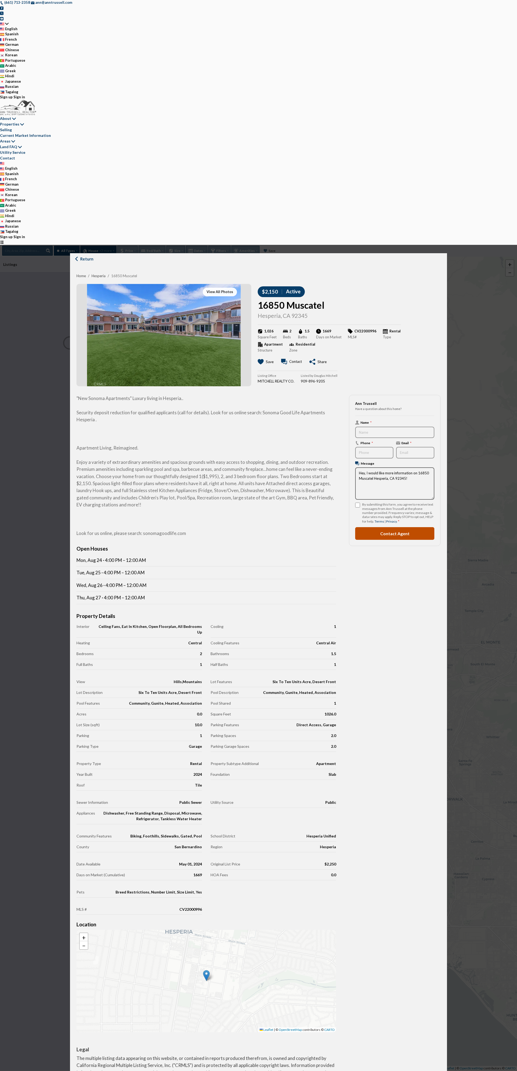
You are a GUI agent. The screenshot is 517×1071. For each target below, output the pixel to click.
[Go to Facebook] (2, 8)
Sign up (6, 97)
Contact (7, 158)
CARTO (329, 1030)
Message (367, 463)
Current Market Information (25, 135)
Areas (5, 141)
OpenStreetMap (290, 1030)
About (5, 118)
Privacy (391, 521)
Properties (9, 124)
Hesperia (99, 276)
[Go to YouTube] (2, 18)
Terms (379, 521)
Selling (6, 129)
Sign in (19, 97)
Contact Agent (395, 533)
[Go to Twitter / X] (2, 13)
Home (81, 276)
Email (406, 443)
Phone (367, 443)
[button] (206, 975)
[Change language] (4, 23)
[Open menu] (2, 242)
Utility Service (12, 152)
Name (366, 422)
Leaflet (268, 1030)
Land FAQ (8, 146)
